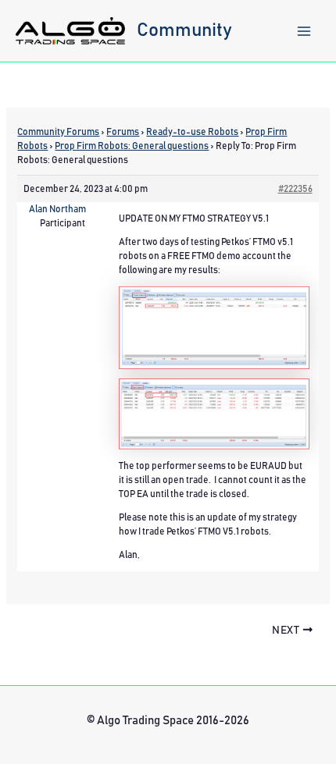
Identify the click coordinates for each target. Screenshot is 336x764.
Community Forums (58, 132)
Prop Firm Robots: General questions (132, 146)
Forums (122, 132)
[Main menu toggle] (304, 31)
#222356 (295, 189)
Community (184, 30)
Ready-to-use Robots (192, 132)
